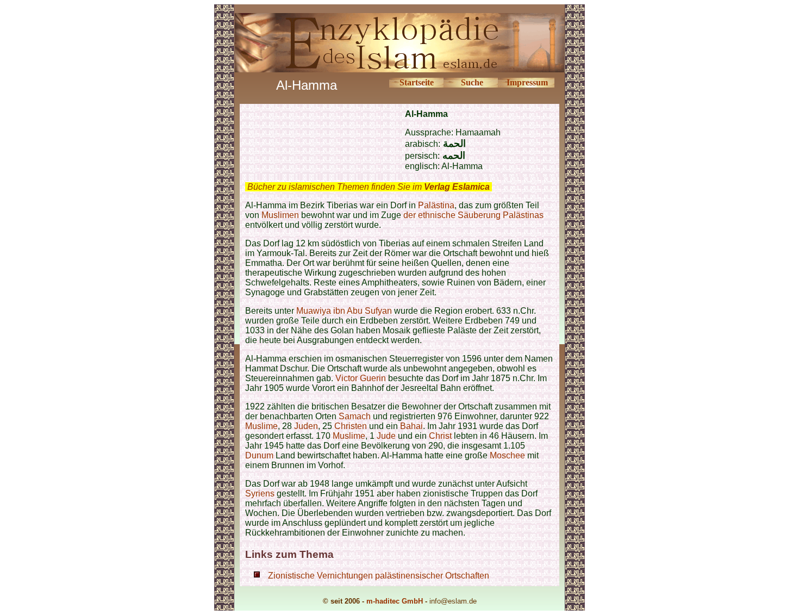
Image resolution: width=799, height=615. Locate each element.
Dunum (259, 455)
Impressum (527, 82)
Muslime (261, 426)
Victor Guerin (360, 378)
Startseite (417, 82)
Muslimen (280, 215)
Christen (350, 426)
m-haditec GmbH (394, 601)
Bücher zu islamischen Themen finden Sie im (368, 186)
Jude (386, 435)
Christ (440, 435)
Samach (355, 416)
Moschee (507, 455)
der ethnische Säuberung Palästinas (473, 215)
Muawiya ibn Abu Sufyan (344, 310)
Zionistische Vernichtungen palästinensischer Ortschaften (378, 575)
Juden (306, 426)
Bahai (411, 426)
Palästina (436, 205)
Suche (472, 82)
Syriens (261, 493)
